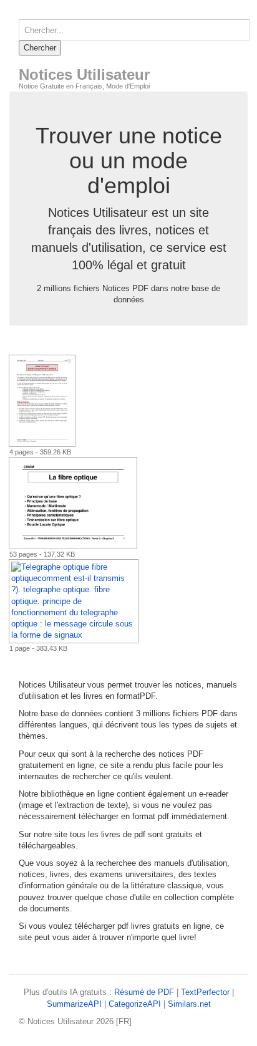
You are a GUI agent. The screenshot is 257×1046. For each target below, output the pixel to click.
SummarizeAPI (74, 1004)
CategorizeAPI (135, 1004)
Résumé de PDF (144, 992)
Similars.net (189, 1004)
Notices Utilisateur (84, 74)
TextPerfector (205, 992)
